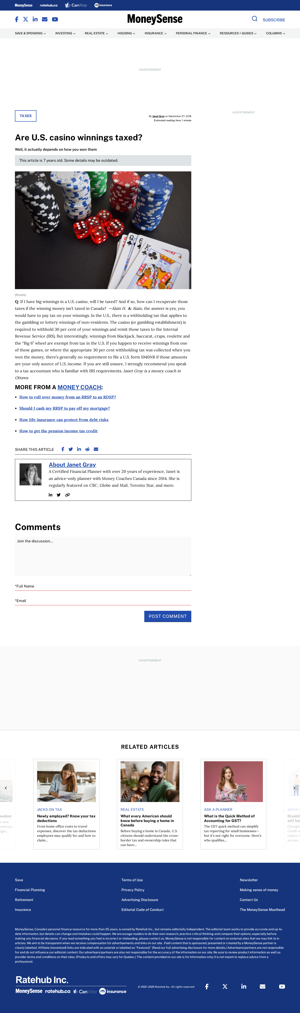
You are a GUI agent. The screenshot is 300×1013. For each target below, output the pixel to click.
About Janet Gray (72, 464)
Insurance (23, 910)
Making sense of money (259, 890)
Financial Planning (30, 890)
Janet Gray (158, 116)
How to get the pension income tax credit (58, 430)
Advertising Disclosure (139, 900)
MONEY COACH (79, 387)
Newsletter (249, 880)
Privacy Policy (133, 890)
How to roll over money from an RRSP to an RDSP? (67, 397)
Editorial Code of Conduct (142, 910)
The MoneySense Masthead (262, 910)
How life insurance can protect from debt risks (63, 419)
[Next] (293, 788)
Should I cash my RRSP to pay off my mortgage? (64, 408)
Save (19, 880)
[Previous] (7, 788)
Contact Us (249, 900)
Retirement (24, 900)
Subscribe (274, 20)
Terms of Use (132, 880)
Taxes (26, 116)
